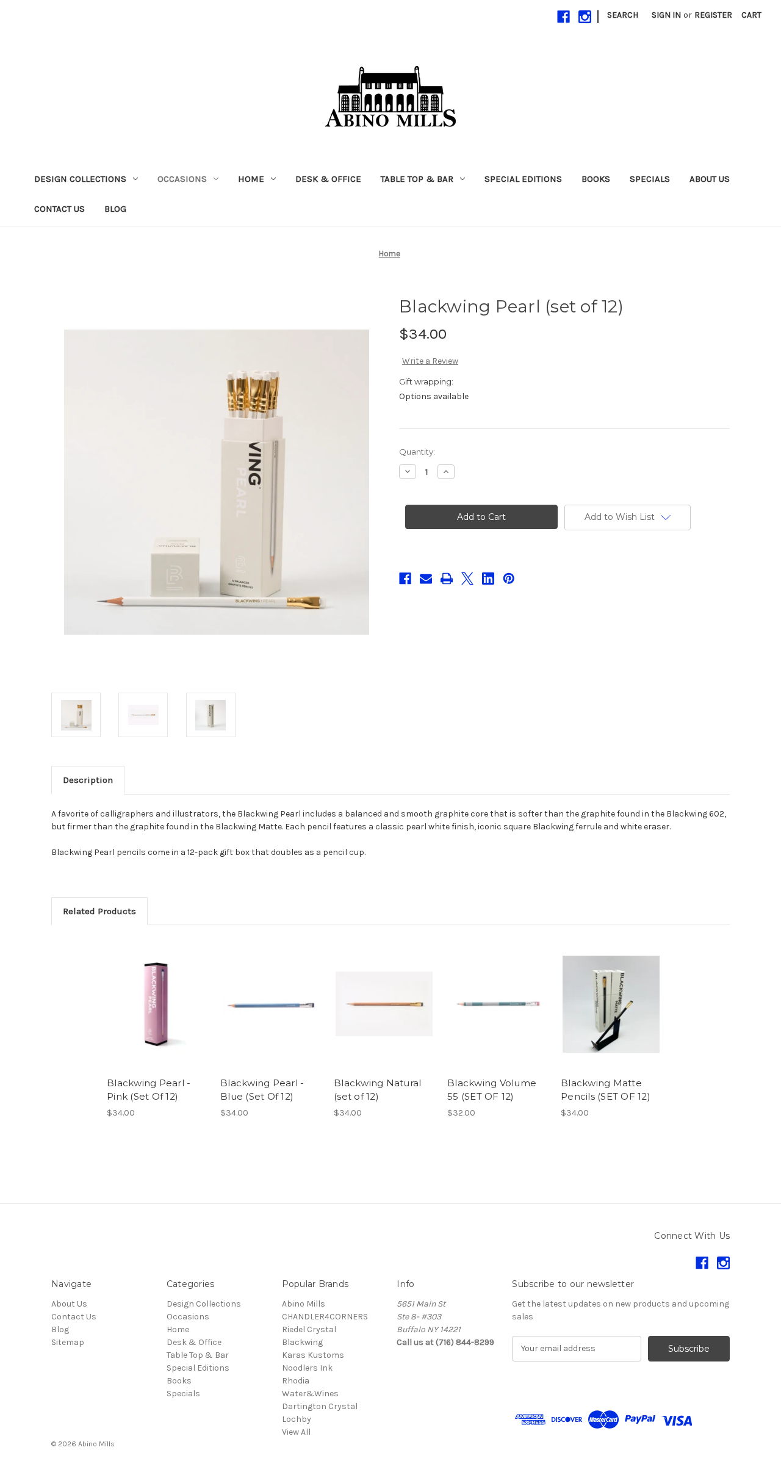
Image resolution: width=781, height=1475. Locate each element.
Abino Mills (303, 1304)
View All (296, 1432)
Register (713, 15)
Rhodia (295, 1381)
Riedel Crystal (309, 1329)
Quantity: (417, 451)
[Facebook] (563, 16)
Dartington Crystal (320, 1406)
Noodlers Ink (307, 1368)
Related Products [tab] (99, 911)
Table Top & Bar (417, 178)
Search (622, 15)
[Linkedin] (488, 578)
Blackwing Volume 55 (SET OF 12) (491, 1090)
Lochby (296, 1419)
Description (88, 779)
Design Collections (80, 178)
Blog (115, 208)
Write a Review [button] (430, 361)
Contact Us (59, 208)
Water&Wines (310, 1393)
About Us (709, 178)
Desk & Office (328, 178)
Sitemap (67, 1342)
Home (251, 178)
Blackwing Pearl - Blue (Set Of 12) (262, 1090)
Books (595, 178)
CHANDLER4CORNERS (325, 1316)
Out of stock (497, 1015)
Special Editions (523, 178)
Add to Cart (157, 1015)
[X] (467, 578)
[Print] (447, 578)
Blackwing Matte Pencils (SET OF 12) (605, 1090)
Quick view (156, 993)
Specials (650, 178)
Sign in (666, 15)
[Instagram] (584, 16)
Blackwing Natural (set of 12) (377, 1090)
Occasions (182, 178)
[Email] (426, 578)
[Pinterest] (509, 578)
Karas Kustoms (313, 1355)
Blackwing (302, 1342)
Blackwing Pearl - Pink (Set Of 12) (148, 1090)
